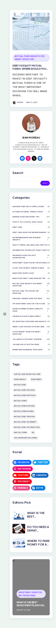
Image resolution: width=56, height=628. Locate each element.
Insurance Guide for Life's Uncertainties (24, 257)
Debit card (17, 227)
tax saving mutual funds (25, 438)
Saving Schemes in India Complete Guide (28, 310)
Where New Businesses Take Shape (28, 350)
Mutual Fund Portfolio (25, 395)
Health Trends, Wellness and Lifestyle (30, 245)
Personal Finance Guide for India (27, 298)
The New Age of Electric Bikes (26, 344)
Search (45, 183)
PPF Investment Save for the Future (29, 304)
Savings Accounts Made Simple (27, 316)
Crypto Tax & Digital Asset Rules (27, 222)
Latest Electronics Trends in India (28, 268)
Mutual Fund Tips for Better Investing (26, 292)
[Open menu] (4, 314)
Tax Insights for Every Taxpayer (27, 339)
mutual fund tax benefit (25, 422)
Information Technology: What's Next (30, 250)
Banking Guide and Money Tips (26, 217)
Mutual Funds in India (24, 411)
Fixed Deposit (20, 379)
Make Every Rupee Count (23, 273)
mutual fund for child (24, 390)
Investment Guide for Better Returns (29, 263)
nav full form (20, 432)
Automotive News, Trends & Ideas (28, 212)
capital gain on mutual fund (27, 374)
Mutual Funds (20, 401)
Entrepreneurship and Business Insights (27, 239)
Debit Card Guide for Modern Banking (29, 232)
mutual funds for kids (24, 406)
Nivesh (20, 102)
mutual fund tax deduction (27, 427)
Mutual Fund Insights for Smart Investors (29, 57)
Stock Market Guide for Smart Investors (27, 333)
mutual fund (20, 385)
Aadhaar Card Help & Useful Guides (28, 206)
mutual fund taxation (24, 417)
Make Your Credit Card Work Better (29, 278)
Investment (36, 379)
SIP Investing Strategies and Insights (29, 321)
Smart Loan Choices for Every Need (29, 327)
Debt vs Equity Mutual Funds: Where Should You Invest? (29, 68)
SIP (33, 432)
